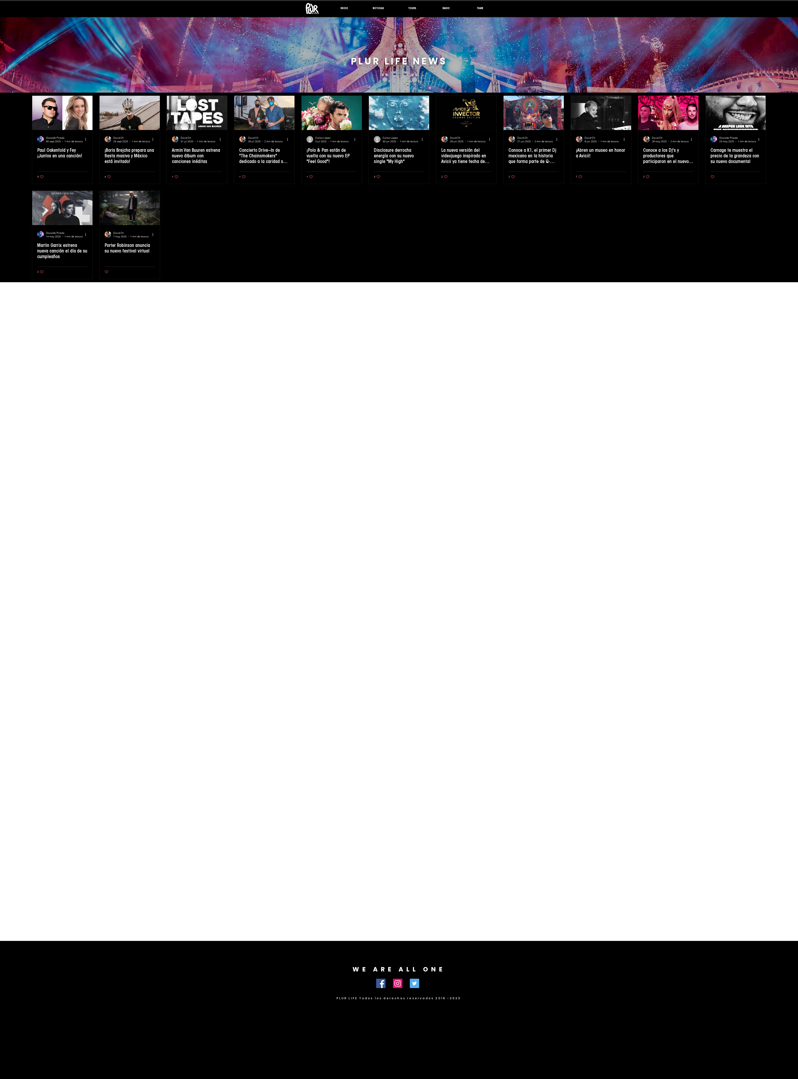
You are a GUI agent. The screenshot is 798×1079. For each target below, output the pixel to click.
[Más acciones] (86, 139)
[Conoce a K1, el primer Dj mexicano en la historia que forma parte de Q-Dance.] (534, 113)
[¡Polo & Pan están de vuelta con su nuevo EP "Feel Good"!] (332, 113)
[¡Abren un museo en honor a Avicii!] (601, 113)
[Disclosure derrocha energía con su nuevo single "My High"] (399, 113)
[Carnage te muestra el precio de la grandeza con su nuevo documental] (736, 113)
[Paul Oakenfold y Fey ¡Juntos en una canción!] (62, 113)
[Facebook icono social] (380, 983)
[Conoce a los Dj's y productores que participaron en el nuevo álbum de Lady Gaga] (668, 113)
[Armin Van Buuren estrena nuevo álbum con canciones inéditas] (197, 113)
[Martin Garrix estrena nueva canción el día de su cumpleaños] (62, 208)
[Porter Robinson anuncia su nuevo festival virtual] (130, 208)
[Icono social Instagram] (397, 983)
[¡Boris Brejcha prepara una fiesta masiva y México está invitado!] (130, 113)
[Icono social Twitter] (414, 983)
